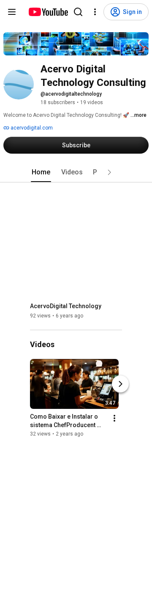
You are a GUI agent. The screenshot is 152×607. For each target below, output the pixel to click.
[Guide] (12, 12)
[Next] (120, 384)
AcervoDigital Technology (65, 306)
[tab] (41, 172)
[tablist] (76, 172)
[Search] (78, 12)
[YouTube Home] (48, 12)
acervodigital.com (31, 128)
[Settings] (95, 12)
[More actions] (114, 418)
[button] (109, 172)
